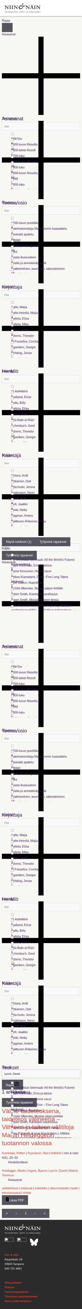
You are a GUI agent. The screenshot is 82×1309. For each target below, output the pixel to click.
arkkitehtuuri (10, 1188)
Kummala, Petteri (13, 1153)
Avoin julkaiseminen (18, 1301)
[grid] (45, 160)
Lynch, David (58, 1170)
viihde (27, 1192)
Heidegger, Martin (14, 1170)
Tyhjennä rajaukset (52, 542)
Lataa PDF (16, 1200)
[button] (73, 8)
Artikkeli (56, 1153)
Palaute (9, 1287)
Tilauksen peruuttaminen (21, 1296)
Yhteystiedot (13, 1282)
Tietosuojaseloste (16, 1291)
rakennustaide (59, 1188)
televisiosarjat (11, 1192)
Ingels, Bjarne (37, 1170)
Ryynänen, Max (38, 1153)
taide (74, 1188)
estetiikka (41, 1188)
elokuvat (26, 1188)
